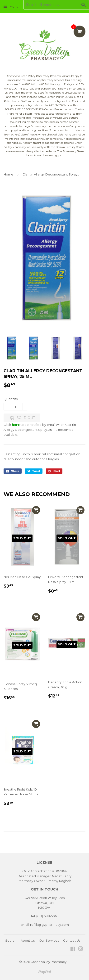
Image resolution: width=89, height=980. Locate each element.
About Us (28, 940)
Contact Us (71, 940)
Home (8, 174)
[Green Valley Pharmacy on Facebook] (72, 949)
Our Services (49, 940)
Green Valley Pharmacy (48, 962)
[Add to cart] (36, 510)
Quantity (11, 399)
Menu (13, 6)
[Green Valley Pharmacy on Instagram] (80, 949)
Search (10, 940)
